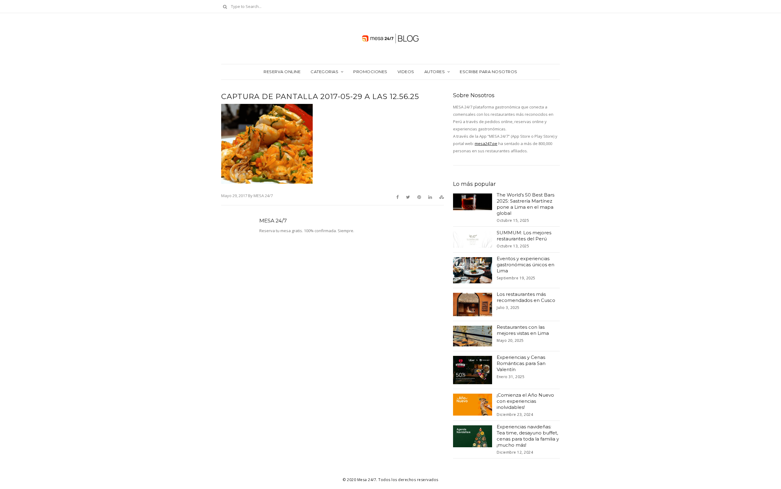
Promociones (370, 71)
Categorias (324, 71)
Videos (406, 71)
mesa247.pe (486, 143)
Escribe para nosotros (488, 71)
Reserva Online (282, 71)
